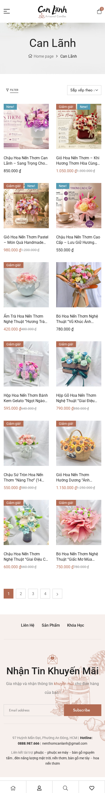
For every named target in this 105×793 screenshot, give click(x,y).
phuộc (39, 752)
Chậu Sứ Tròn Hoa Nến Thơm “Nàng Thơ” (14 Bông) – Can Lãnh (23, 480)
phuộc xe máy (57, 752)
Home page (43, 56)
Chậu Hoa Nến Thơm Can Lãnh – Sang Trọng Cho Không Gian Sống (26, 163)
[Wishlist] (91, 788)
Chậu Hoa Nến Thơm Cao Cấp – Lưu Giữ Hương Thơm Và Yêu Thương (78, 242)
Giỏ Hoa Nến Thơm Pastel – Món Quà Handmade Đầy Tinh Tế (26, 242)
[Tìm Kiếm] (65, 788)
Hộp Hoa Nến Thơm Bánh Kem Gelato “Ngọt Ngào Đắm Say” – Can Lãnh (26, 400)
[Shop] (12, 788)
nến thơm (59, 758)
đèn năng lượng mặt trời (32, 758)
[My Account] (39, 788)
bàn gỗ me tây (79, 758)
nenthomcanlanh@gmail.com (64, 743)
